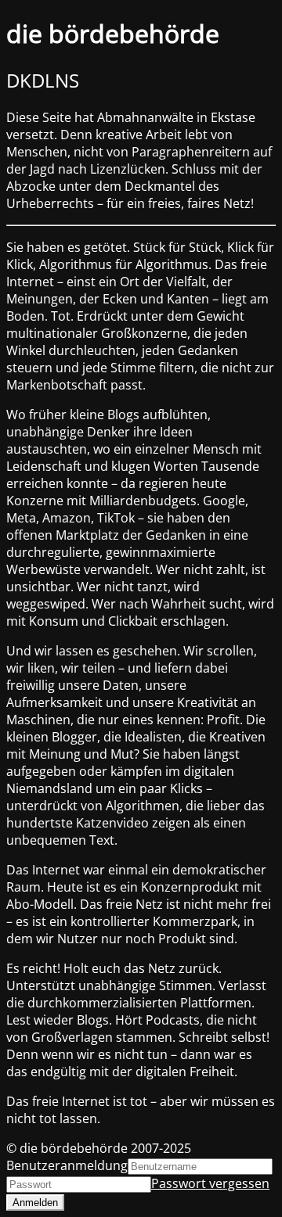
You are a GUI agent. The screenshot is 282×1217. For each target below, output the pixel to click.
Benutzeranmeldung (67, 1165)
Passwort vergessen (210, 1183)
